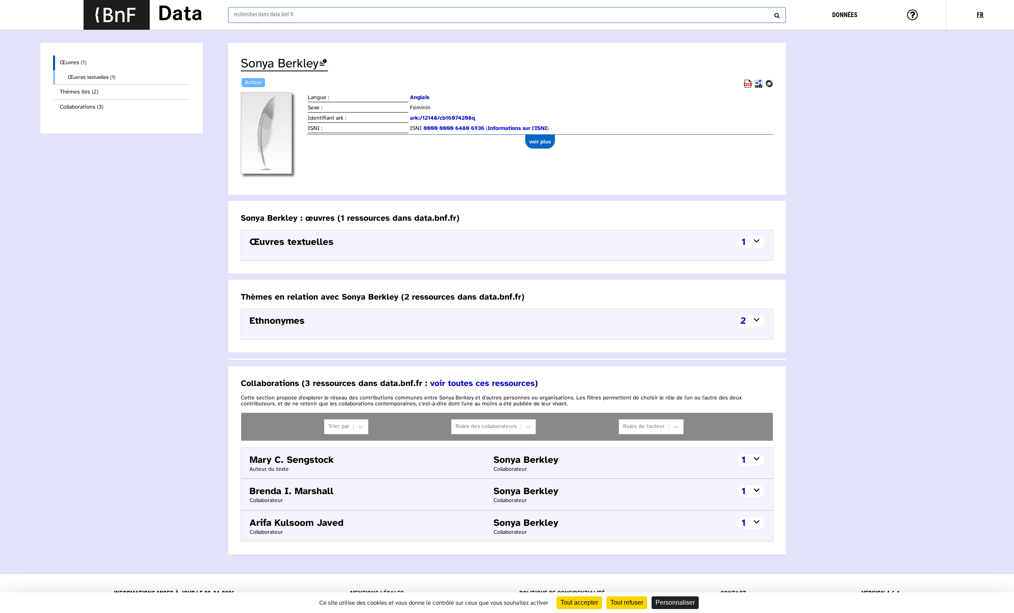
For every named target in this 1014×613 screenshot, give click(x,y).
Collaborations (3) (81, 107)
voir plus (540, 142)
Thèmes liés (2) (79, 92)
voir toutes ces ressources (482, 383)
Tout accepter (579, 602)
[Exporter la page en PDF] (748, 86)
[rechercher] (776, 14)
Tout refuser (626, 602)
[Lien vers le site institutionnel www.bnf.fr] (117, 15)
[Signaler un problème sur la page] (323, 64)
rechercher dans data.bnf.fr (264, 14)
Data (180, 15)
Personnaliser (675, 602)
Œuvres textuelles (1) (91, 77)
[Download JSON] (769, 86)
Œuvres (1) (73, 63)
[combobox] (507, 15)
